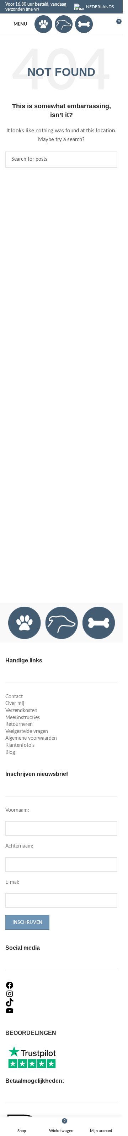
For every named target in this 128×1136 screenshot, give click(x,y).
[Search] (102, 24)
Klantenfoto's (19, 745)
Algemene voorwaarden (31, 738)
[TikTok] (61, 1002)
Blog (10, 752)
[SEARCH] (109, 159)
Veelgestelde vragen (26, 731)
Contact (14, 696)
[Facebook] (61, 985)
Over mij (14, 703)
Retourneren (19, 724)
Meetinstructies (22, 717)
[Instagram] (61, 993)
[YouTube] (61, 1011)
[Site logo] (63, 24)
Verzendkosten (21, 710)
